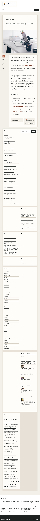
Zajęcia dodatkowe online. (8, 162)
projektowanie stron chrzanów (8, 460)
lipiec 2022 (6, 281)
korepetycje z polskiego (8, 429)
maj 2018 (5, 325)
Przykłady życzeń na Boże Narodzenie (27, 511)
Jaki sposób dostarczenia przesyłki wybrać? (11, 203)
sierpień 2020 (6, 296)
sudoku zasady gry (10, 476)
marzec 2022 (6, 283)
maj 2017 (5, 346)
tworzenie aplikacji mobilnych (8, 478)
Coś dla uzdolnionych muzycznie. (19, 106)
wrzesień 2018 (6, 317)
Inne (22, 261)
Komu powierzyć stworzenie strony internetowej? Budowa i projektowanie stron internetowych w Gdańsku (11, 154)
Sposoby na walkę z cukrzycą (26, 357)
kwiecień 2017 (6, 348)
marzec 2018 (6, 329)
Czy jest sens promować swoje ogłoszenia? (11, 185)
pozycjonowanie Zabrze (10, 452)
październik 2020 (7, 292)
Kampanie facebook (11, 426)
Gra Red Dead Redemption (8, 150)
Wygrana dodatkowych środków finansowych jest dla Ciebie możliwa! (29, 121)
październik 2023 (7, 277)
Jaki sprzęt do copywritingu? (9, 200)
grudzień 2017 (6, 334)
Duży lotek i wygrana (17, 111)
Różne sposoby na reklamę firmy (9, 198)
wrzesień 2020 (6, 294)
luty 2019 (5, 313)
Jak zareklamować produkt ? (8, 187)
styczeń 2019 (6, 315)
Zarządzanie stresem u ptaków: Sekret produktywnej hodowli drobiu (10, 509)
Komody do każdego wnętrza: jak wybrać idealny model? (9, 506)
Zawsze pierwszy (16, 101)
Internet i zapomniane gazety (26, 211)
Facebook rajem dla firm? (8, 145)
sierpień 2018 (6, 319)
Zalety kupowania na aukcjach (9, 148)
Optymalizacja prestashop (11, 437)
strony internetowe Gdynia (12, 469)
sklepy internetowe (11, 468)
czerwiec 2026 (6, 271)
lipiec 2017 (6, 344)
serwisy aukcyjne (6, 468)
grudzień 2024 (6, 273)
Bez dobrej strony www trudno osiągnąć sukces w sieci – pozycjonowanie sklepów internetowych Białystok (28, 215)
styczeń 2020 (6, 304)
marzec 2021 (6, 288)
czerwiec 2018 (6, 323)
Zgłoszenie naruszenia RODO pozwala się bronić (9, 511)
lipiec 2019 (6, 311)
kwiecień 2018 (6, 327)
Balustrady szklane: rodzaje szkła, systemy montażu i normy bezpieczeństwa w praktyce (11, 238)
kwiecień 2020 (6, 300)
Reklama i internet (24, 263)
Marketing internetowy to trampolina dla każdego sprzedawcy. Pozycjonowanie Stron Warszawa (11, 158)
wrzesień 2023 (6, 279)
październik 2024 (7, 275)
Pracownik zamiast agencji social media (10, 169)
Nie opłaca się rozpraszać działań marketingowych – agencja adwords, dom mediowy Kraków (11, 142)
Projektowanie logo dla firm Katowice (11, 459)
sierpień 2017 (6, 342)
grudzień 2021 (6, 285)
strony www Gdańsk (11, 474)
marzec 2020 (6, 302)
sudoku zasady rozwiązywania (29, 65)
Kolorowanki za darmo (10, 428)
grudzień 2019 (6, 306)
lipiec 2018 (6, 321)
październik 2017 (7, 338)
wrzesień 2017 (6, 340)
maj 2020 (5, 298)
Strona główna (36, 519)
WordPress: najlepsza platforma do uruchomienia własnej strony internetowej (29, 509)
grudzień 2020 (6, 290)
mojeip (13, 432)
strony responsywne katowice (9, 471)
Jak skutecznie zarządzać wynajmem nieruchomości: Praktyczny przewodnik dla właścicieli (11, 242)
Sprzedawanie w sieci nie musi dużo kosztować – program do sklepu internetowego (10, 194)
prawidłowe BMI (12, 457)
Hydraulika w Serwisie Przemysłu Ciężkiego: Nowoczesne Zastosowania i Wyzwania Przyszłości (11, 249)
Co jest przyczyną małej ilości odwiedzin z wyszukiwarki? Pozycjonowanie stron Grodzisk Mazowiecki (11, 166)
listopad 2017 (6, 336)
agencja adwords (7, 417)
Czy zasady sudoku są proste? (19, 96)
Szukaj (36, 9)
